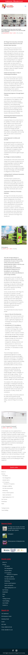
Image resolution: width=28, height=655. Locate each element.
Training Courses (5, 508)
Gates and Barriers (7, 495)
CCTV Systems (6, 482)
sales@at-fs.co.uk (8, 629)
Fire (18, 33)
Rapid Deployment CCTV (8, 497)
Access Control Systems (8, 492)
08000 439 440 (9, 1)
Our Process (4, 499)
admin (4, 248)
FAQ (2, 506)
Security (21, 33)
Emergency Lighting (7, 486)
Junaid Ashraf (6, 33)
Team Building (4, 510)
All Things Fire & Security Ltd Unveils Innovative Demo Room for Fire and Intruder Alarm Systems (13, 30)
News (2, 503)
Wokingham (4, 247)
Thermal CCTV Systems (9, 484)
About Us (3, 471)
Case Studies (4, 512)
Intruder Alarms (6, 480)
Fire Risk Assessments (8, 488)
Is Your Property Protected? (8, 426)
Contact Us (4, 514)
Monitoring (5, 490)
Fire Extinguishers (7, 478)
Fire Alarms (5, 475)
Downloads (4, 501)
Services (3, 474)
